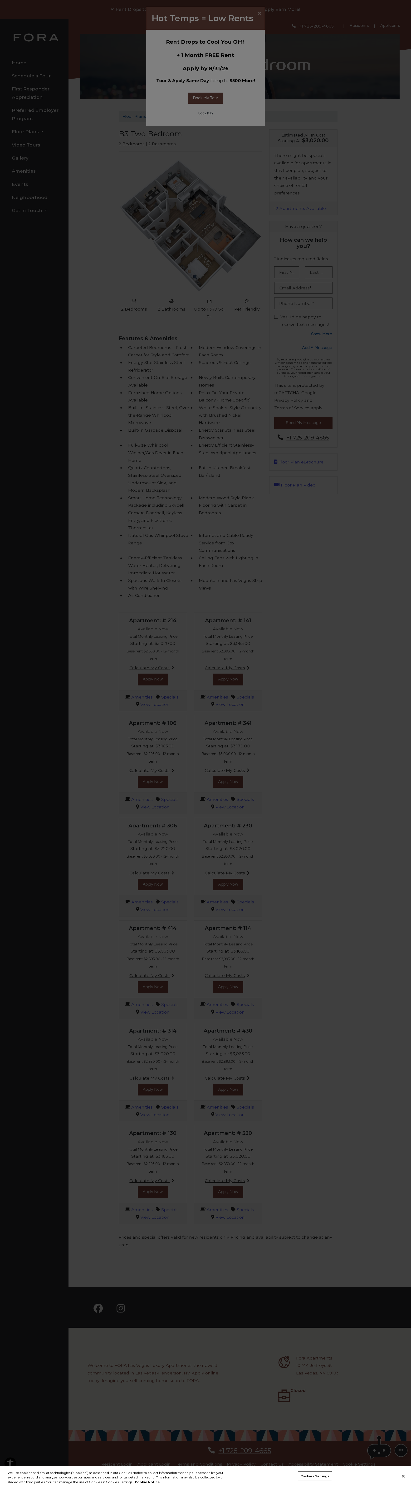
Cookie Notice (147, 1482)
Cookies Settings (314, 1476)
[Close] (403, 1476)
